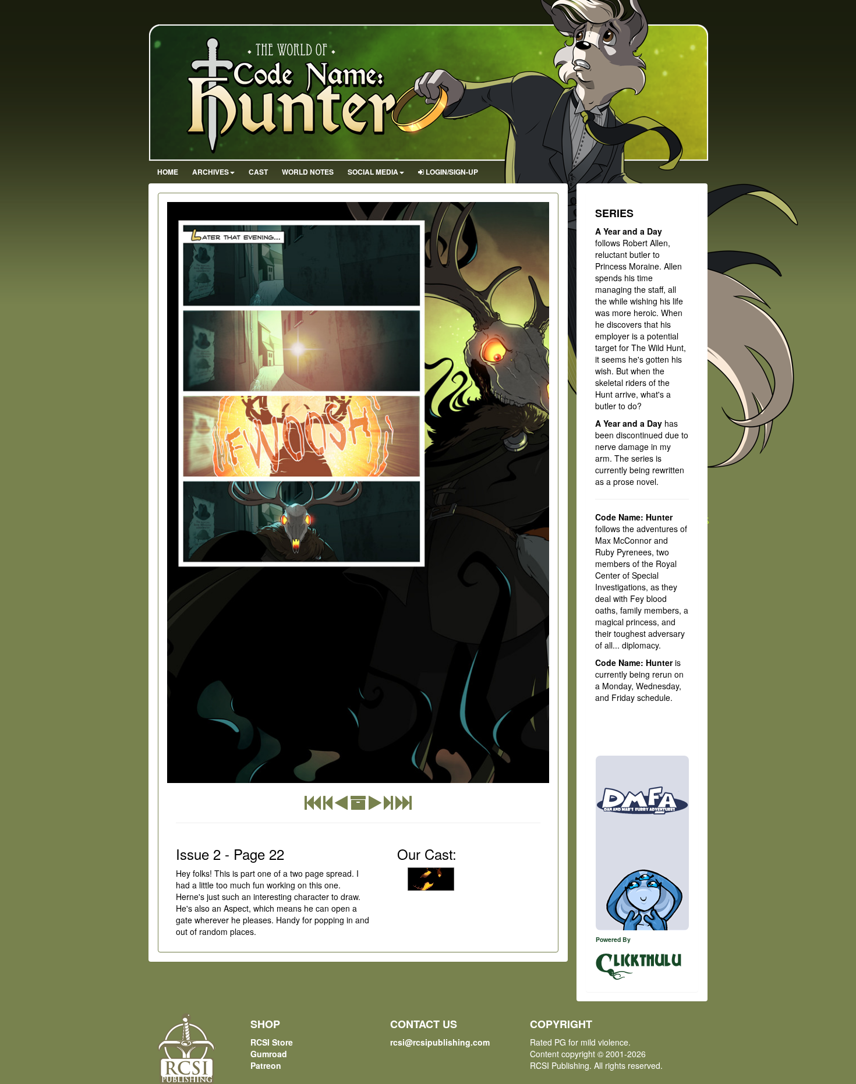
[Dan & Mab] (642, 843)
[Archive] (358, 805)
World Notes (308, 172)
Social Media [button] (373, 172)
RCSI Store (271, 1042)
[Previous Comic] (341, 805)
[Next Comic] (375, 805)
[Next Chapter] (388, 805)
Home (167, 172)
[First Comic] (313, 805)
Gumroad (268, 1054)
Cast (258, 172)
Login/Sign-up (451, 172)
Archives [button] (210, 172)
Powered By (613, 939)
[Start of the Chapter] (328, 805)
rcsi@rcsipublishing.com (440, 1042)
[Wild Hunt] (431, 879)
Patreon (265, 1065)
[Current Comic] (403, 805)
